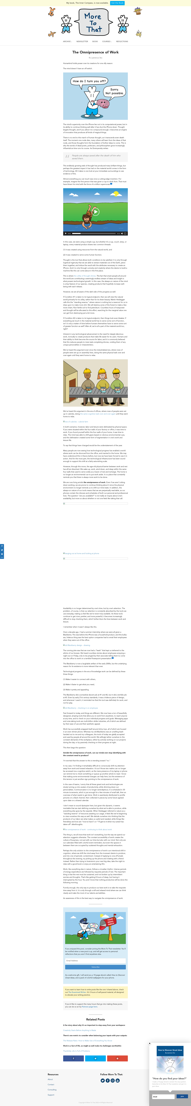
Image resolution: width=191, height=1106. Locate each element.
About (50, 1079)
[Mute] (122, 233)
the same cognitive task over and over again (97, 414)
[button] (95, 212)
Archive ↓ (67, 41)
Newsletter (82, 41)
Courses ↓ (107, 41)
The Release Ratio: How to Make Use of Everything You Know (87, 1041)
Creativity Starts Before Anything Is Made (79, 1030)
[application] (95, 212)
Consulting (52, 1090)
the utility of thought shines (85, 276)
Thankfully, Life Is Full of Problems (76, 1051)
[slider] (94, 233)
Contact (51, 1085)
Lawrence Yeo (96, 58)
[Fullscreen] (125, 233)
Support (51, 1095)
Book (95, 41)
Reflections (122, 41)
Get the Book (117, 3)
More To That (95, 22)
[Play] (66, 233)
